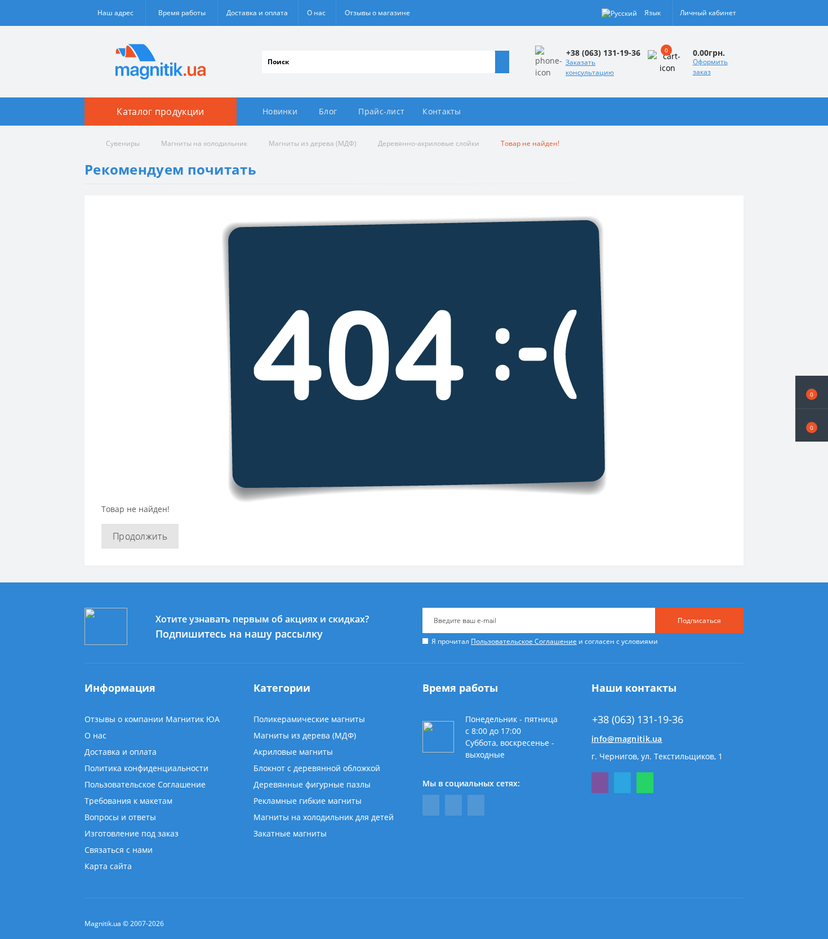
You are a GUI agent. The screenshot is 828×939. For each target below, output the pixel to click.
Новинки (279, 111)
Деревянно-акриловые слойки (428, 143)
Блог (328, 111)
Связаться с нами (118, 849)
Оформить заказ (710, 67)
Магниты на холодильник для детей (323, 817)
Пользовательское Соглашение (524, 641)
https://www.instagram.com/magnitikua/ (476, 805)
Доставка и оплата (257, 12)
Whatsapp (644, 782)
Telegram (622, 782)
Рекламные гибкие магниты (307, 800)
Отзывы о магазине (377, 12)
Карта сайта (108, 866)
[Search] (502, 62)
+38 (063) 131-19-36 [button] (637, 719)
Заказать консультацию (590, 67)
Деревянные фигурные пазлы (312, 784)
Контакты (441, 111)
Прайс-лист (381, 111)
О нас (316, 12)
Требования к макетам (128, 800)
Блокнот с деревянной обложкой (316, 768)
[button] (811, 425)
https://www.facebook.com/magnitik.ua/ (430, 805)
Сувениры (123, 143)
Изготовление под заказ (131, 833)
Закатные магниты (290, 833)
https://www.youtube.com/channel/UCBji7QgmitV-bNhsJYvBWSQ (453, 805)
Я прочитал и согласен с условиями (544, 641)
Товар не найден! (530, 143)
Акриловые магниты (293, 751)
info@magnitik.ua (626, 738)
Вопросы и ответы (120, 817)
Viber (599, 782)
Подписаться (699, 620)
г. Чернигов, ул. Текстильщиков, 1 (657, 756)
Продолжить (140, 536)
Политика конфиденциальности (146, 768)
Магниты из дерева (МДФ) (313, 143)
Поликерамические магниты (309, 719)
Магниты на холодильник (204, 143)
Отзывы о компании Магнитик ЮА (152, 719)
